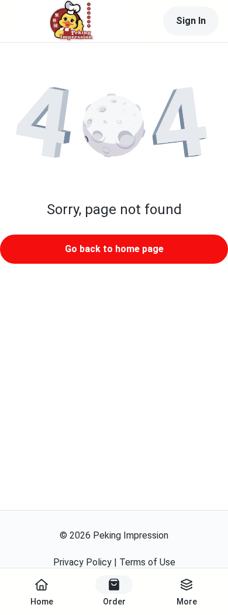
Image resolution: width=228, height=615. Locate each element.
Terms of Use (147, 562)
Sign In (191, 20)
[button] (114, 127)
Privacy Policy (82, 562)
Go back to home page (114, 248)
